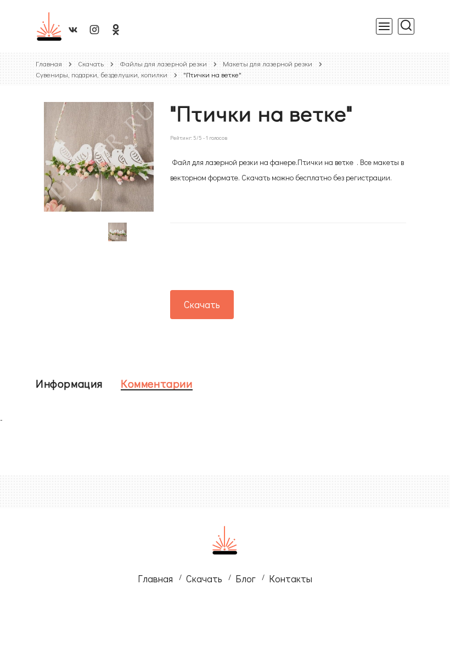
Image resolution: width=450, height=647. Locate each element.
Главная (49, 63)
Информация (69, 383)
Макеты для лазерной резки (267, 63)
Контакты (290, 578)
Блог (245, 578)
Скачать (91, 63)
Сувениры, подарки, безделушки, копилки (101, 74)
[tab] (69, 383)
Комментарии (157, 383)
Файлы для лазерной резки (163, 63)
